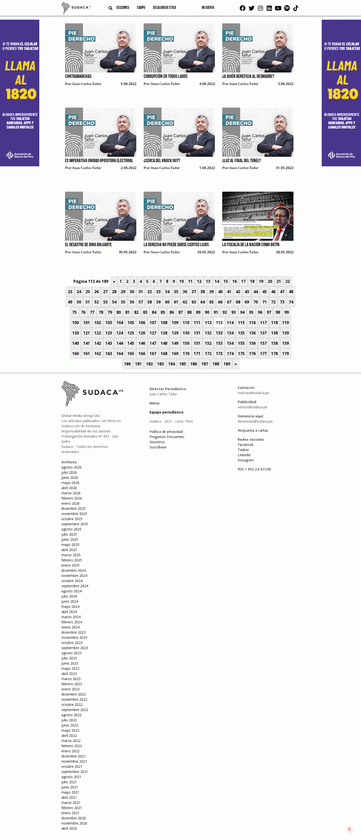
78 (101, 312)
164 (119, 353)
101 (86, 322)
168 (164, 353)
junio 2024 (69, 601)
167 (153, 353)
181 (138, 364)
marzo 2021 (71, 802)
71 (264, 302)
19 (261, 281)
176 (252, 353)
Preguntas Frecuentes (167, 436)
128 (164, 333)
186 (193, 364)
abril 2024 (69, 611)
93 (233, 312)
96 (260, 312)
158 (274, 343)
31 (141, 291)
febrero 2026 (71, 498)
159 (285, 343)
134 (230, 333)
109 (175, 322)
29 (123, 291)
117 (263, 322)
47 (282, 291)
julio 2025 (69, 534)
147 (153, 343)
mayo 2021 (70, 792)
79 (110, 312)
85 (163, 312)
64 (202, 302)
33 (158, 291)
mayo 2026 (70, 482)
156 (252, 343)
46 (273, 291)
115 (241, 322)
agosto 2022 (71, 714)
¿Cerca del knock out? (162, 160)
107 (153, 322)
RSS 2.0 (254, 469)
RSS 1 (243, 469)
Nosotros (157, 442)
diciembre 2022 (73, 694)
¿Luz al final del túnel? (241, 160)
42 (238, 291)
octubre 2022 (72, 704)
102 (97, 322)
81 (127, 312)
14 (217, 281)
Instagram (246, 460)
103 (108, 322)
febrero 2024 (71, 622)
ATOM (266, 469)
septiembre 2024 (74, 586)
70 (255, 302)
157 (263, 343)
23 (70, 291)
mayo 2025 (70, 544)
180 (127, 364)
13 (208, 281)
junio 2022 (69, 725)
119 (285, 322)
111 (197, 322)
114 (230, 322)
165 (130, 353)
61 (176, 302)
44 (255, 291)
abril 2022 (69, 735)
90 (207, 312)
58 (149, 302)
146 (142, 343)
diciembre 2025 (73, 508)
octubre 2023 (72, 642)
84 (154, 312)
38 (202, 291)
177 (263, 353)
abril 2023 (69, 673)
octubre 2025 (72, 518)
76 (83, 312)
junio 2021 (69, 787)
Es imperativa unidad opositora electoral (99, 160)
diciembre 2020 (73, 818)
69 (247, 302)
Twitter (243, 449)
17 (243, 281)
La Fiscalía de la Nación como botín (250, 244)
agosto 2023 (71, 653)
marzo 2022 (71, 740)
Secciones (122, 8)
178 (274, 353)
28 (114, 291)
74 (291, 302)
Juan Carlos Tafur (86, 84)
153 (219, 343)
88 (189, 312)
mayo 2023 (70, 668)
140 (75, 343)
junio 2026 (69, 477)
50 (79, 302)
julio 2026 (69, 472)
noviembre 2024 (74, 575)
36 (185, 291)
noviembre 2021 (74, 761)
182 (149, 364)
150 (186, 343)
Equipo (141, 8)
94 (242, 312)
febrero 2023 (71, 684)
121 (86, 333)
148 (164, 343)
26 (96, 291)
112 (208, 322)
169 (175, 353)
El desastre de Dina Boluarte (88, 244)
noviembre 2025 (74, 513)
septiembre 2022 (74, 709)
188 (215, 364)
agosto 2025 (71, 529)
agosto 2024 (71, 591)
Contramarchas (78, 76)
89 (198, 312)
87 (180, 312)
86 (171, 312)
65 (211, 302)
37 (194, 291)
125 (130, 333)
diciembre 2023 (73, 632)
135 (241, 333)
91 (216, 312)
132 (208, 333)
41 (229, 291)
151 (197, 343)
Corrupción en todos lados (165, 76)
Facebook (245, 444)
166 (142, 353)
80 (118, 312)
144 (119, 343)
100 (75, 322)
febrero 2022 (71, 745)
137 (263, 333)
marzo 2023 (71, 678)
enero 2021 (70, 813)
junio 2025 (69, 539)
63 (194, 302)
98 (278, 312)
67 (229, 302)
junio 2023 (69, 663)
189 (226, 364)
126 (142, 333)
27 (105, 291)
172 (208, 353)
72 (273, 302)
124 (119, 333)
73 (282, 302)
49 (70, 302)
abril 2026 (69, 487)
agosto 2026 (71, 467)
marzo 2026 (71, 493)
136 (252, 333)
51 (87, 302)
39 (211, 291)
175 (241, 353)
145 (130, 343)
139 (285, 333)
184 (171, 364)
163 (108, 353)
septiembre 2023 (74, 647)
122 (97, 333)
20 (270, 281)
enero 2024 (70, 627)
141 (86, 343)
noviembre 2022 (74, 699)
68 (238, 302)
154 (230, 343)
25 (87, 291)
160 (75, 353)
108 (164, 322)
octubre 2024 (72, 580)
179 (285, 353)
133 (219, 333)
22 (287, 281)
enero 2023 (70, 689)
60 (167, 302)
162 (97, 353)
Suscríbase (158, 447)
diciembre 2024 (73, 570)
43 (247, 291)
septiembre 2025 (74, 524)
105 (130, 322)
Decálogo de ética (164, 8)
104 (119, 322)
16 (234, 281)
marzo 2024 (71, 616)
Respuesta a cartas (253, 430)
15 (225, 281)
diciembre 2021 (73, 756)
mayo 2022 (70, 730)
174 (230, 353)
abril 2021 (69, 797)
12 (199, 281)
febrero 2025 (71, 560)
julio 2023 (69, 658)
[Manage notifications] (349, 829)
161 (86, 353)
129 (175, 333)
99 (286, 312)
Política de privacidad (166, 431)
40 (220, 291)
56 (132, 302)
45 (264, 291)
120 (75, 333)
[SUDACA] (76, 9)
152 (208, 343)
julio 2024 (69, 596)
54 (114, 302)
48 (291, 291)
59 (158, 302)
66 (220, 302)
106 (142, 322)
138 (274, 333)
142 (97, 343)
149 (175, 343)
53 (105, 302)
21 (279, 281)
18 (252, 281)
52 (96, 302)
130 (186, 333)
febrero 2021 (71, 807)
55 (123, 302)
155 (241, 343)
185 (182, 364)
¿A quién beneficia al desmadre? (248, 76)
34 (167, 291)
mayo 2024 (70, 606)
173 (219, 353)
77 (92, 312)
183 (160, 364)
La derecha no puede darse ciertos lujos (176, 244)
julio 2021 (69, 782)
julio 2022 (69, 720)
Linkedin (244, 455)
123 (108, 333)
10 (181, 281)
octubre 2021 (72, 766)
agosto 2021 (71, 776)
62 (185, 302)
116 (252, 322)
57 (141, 302)
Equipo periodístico (166, 412)
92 (224, 312)
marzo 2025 (71, 555)
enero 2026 (70, 503)
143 (108, 343)
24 (79, 291)
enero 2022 (70, 751)
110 (186, 322)
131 (197, 333)
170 (186, 353)
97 (269, 312)
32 (149, 291)
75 (74, 312)
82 (136, 312)
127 (153, 333)
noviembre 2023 (74, 637)
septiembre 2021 (74, 771)
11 (190, 281)
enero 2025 (70, 565)
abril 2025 (69, 549)
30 (132, 291)
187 (204, 364)
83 (145, 312)
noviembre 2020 (74, 823)
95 (251, 312)
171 (197, 353)
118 (274, 322)
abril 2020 (69, 828)
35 (176, 291)
